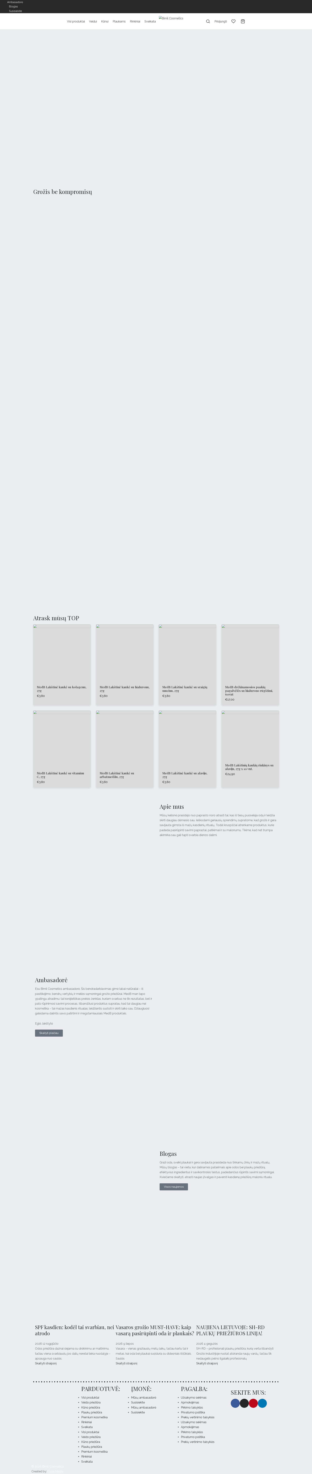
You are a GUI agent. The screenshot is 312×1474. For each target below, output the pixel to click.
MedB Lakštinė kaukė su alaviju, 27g (184, 775)
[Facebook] (56, 6)
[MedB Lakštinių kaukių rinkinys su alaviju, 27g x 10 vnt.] (250, 735)
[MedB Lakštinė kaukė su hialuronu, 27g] (124, 653)
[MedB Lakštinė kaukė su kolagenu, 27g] (62, 653)
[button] (5, 105)
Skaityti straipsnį (46, 1363)
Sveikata (150, 21)
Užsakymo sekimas (194, 1397)
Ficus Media (55, 1471)
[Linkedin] (78, 6)
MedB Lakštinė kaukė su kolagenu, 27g (61, 689)
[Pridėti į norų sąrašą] (54, 673)
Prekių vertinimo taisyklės (197, 1417)
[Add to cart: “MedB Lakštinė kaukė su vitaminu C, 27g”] (62, 759)
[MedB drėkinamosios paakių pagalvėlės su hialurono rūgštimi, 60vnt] (250, 653)
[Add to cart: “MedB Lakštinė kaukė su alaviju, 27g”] (187, 759)
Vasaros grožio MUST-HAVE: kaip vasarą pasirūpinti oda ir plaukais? (155, 1330)
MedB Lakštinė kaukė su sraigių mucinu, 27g (184, 689)
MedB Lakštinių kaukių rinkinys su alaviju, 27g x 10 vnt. (249, 767)
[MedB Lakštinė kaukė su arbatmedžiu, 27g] (124, 739)
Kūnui (105, 21)
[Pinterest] (70, 6)
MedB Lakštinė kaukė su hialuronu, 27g (125, 689)
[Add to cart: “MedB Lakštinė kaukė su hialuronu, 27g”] (124, 673)
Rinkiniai (135, 21)
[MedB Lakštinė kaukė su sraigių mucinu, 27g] (187, 653)
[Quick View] (70, 673)
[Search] (208, 21)
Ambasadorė (15, 2)
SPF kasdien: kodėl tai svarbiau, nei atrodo (74, 1330)
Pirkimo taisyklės (192, 1407)
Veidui (93, 21)
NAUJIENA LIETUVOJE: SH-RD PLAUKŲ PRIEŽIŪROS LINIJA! (230, 1330)
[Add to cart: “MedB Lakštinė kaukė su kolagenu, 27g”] (62, 673)
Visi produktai (76, 21)
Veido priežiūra (91, 1402)
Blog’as (13, 6)
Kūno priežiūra (90, 1407)
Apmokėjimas (190, 1402)
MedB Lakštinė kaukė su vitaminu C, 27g (60, 775)
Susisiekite (15, 10)
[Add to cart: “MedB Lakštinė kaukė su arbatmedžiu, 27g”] (124, 759)
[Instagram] (63, 6)
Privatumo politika (193, 1412)
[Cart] (243, 21)
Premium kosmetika (94, 1417)
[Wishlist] (233, 21)
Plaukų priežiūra (91, 1412)
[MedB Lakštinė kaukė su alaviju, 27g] (187, 739)
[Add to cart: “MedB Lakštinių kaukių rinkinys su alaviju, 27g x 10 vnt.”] (250, 751)
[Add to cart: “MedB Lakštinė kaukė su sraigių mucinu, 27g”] (187, 673)
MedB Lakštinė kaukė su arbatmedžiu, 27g (117, 775)
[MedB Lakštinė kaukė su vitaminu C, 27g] (62, 739)
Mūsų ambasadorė (143, 1397)
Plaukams (119, 21)
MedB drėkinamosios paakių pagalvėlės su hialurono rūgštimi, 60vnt (249, 690)
